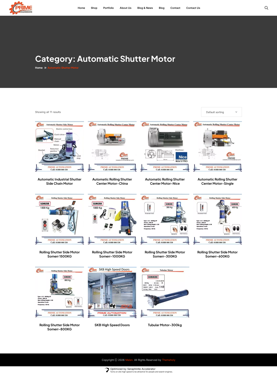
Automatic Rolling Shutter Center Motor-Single (217, 181)
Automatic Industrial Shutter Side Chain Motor (59, 181)
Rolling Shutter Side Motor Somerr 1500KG (59, 254)
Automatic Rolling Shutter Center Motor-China (112, 181)
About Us (125, 7)
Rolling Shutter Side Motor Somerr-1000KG (112, 254)
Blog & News (145, 7)
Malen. (129, 359)
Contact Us (193, 7)
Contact (175, 7)
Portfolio (108, 7)
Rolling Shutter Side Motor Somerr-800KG (59, 327)
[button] (67, 146)
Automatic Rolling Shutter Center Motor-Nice (165, 181)
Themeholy (168, 359)
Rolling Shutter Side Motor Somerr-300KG (165, 254)
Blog (161, 7)
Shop (94, 7)
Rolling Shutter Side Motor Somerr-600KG (217, 254)
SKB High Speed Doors (112, 325)
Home (81, 7)
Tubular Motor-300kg (165, 325)
